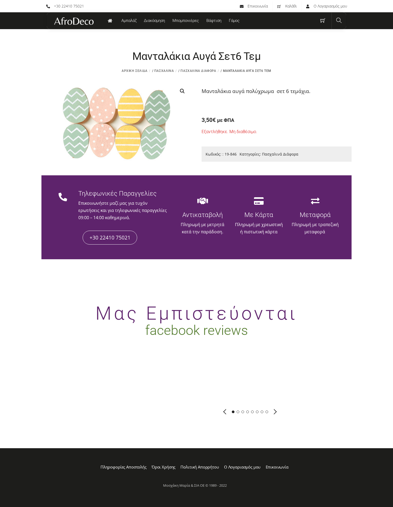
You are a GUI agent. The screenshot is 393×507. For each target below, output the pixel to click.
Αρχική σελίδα (135, 71)
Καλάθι (290, 6)
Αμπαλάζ (129, 20)
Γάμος (234, 20)
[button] (182, 91)
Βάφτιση (213, 20)
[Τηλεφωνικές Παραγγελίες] (63, 198)
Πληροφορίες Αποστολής (124, 467)
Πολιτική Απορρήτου (199, 467)
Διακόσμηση (154, 20)
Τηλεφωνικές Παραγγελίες (117, 193)
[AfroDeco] (73, 21)
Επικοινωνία (257, 6)
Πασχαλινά (164, 71)
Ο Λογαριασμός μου (330, 6)
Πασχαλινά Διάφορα (198, 71)
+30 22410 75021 (68, 6)
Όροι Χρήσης (163, 467)
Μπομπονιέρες (185, 20)
